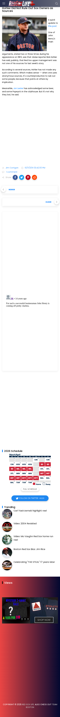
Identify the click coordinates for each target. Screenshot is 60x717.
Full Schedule (30, 489)
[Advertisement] (30, 132)
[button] (15, 177)
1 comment (11, 172)
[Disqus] (30, 254)
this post (52, 26)
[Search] (56, 3)
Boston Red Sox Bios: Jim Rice (29, 549)
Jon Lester (18, 88)
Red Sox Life (28, 704)
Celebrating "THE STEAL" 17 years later (34, 562)
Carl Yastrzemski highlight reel (30, 510)
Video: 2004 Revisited (25, 523)
